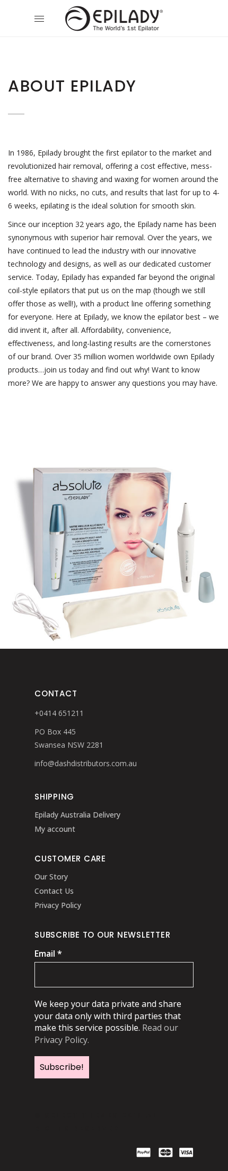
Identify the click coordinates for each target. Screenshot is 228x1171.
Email (48, 953)
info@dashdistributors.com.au (85, 763)
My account (54, 829)
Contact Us (54, 891)
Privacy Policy (57, 905)
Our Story (51, 877)
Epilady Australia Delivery (77, 815)
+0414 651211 (59, 713)
